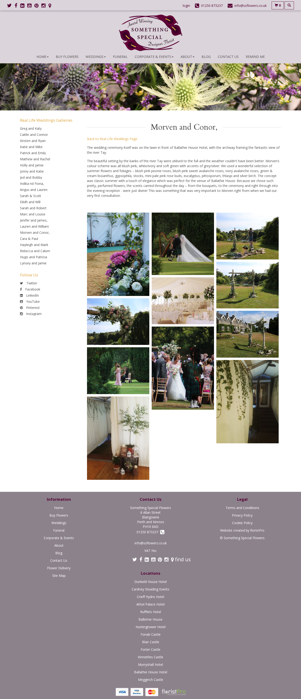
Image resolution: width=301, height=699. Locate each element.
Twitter (31, 283)
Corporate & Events (153, 56)
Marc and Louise (32, 214)
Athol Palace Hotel (150, 604)
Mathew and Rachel (35, 159)
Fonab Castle (151, 634)
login (186, 5)
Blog (206, 56)
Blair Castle (150, 642)
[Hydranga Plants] (118, 254)
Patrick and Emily (33, 153)
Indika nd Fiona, (32, 183)
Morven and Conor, (35, 232)
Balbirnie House (150, 619)
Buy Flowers (67, 56)
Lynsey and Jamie (33, 263)
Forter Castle (150, 649)
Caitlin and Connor (34, 134)
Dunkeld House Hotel (150, 581)
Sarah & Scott (30, 196)
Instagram (33, 313)
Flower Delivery (59, 568)
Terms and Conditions (242, 507)
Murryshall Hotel (150, 664)
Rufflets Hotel (150, 612)
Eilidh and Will (30, 202)
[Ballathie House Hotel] (247, 334)
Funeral (120, 56)
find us (182, 559)
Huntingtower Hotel (151, 627)
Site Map (59, 575)
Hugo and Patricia (33, 257)
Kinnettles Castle (150, 657)
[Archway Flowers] (118, 321)
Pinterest (32, 307)
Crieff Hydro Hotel (150, 596)
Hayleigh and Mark (34, 244)
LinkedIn (32, 295)
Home (41, 56)
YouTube (32, 301)
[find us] (51, 5)
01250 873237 (148, 532)
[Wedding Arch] (247, 236)
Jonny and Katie (32, 171)
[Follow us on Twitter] (11, 5)
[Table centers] (183, 300)
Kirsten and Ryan (33, 140)
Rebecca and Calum (35, 251)
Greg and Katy (31, 128)
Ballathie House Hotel (150, 672)
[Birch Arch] (247, 285)
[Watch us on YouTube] (30, 5)
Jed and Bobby (31, 177)
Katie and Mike (31, 147)
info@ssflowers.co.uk (151, 543)
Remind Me (255, 56)
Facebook (32, 289)
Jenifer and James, (34, 220)
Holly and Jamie (32, 165)
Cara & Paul (29, 238)
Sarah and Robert (33, 208)
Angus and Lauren (34, 189)
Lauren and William (34, 226)
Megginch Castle (150, 679)
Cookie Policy (242, 523)
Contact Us (228, 56)
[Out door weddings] (183, 368)
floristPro (257, 530)
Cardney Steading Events (150, 589)
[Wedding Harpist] (183, 244)
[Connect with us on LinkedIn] (23, 5)
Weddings (94, 56)
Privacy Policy (242, 515)
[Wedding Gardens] (118, 370)
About (186, 56)
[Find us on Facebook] (17, 5)
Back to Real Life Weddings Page (112, 139)
